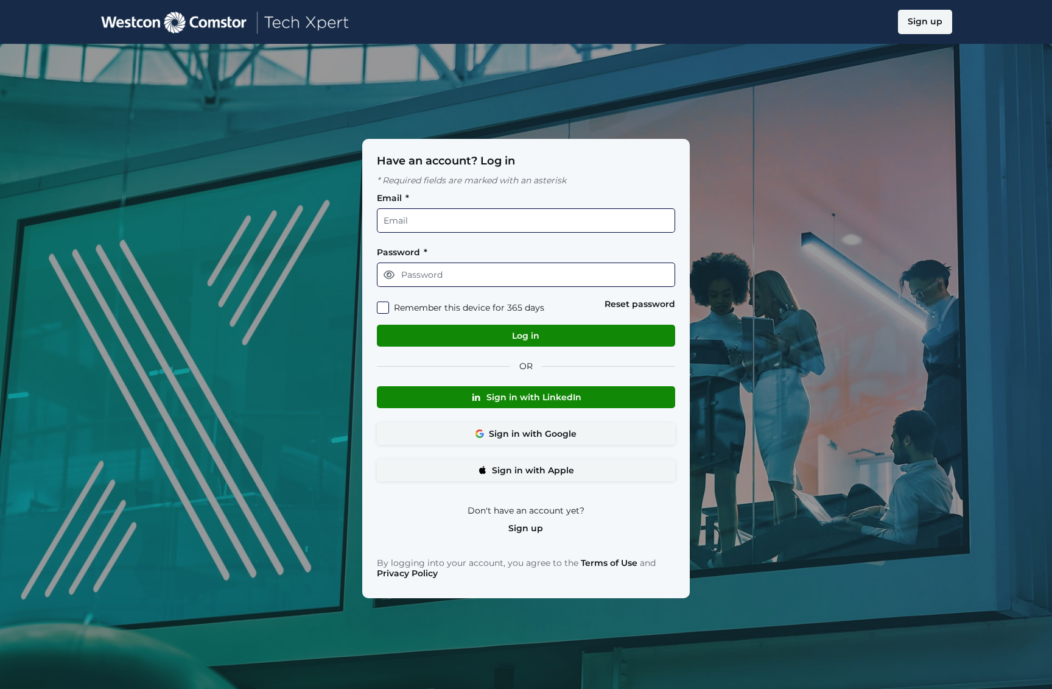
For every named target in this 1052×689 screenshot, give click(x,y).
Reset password (640, 304)
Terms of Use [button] (609, 563)
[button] (389, 274)
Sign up (525, 528)
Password (402, 252)
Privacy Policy (407, 573)
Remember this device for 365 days (469, 308)
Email (393, 198)
